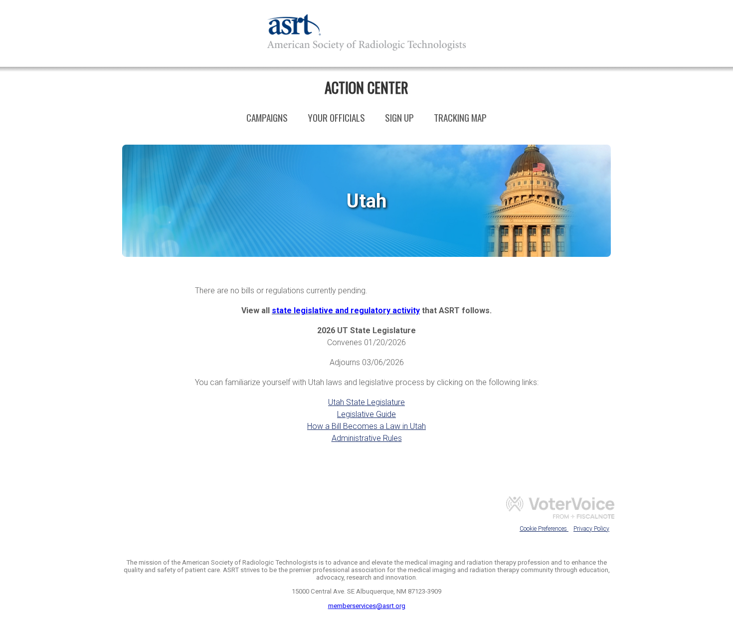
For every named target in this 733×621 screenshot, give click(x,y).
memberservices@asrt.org (366, 606)
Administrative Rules (367, 438)
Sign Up (399, 117)
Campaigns (267, 117)
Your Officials (336, 117)
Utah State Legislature (366, 402)
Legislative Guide (366, 414)
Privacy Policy (591, 528)
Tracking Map (460, 117)
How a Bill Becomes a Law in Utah (366, 426)
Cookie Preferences (544, 528)
